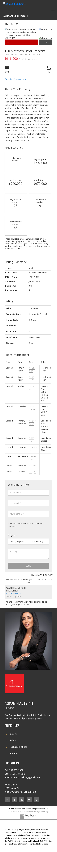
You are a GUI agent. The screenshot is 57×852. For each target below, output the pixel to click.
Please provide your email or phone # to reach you (25, 524)
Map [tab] (25, 79)
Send (28, 565)
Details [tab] (8, 79)
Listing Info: (12, 301)
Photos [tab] (17, 79)
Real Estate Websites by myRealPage (34, 812)
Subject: (11, 535)
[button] (7, 799)
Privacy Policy (13, 812)
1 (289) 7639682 (13, 593)
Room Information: (17, 355)
